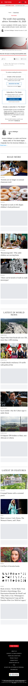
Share (4, 58)
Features (14, 15)
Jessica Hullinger (10, 30)
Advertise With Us (14, 662)
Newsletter (24, 58)
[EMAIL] (10, 133)
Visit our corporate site (19, 680)
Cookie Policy (14, 660)
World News (16, 12)
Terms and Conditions (14, 655)
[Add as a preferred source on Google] (14, 674)
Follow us (17, 58)
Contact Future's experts (14, 653)
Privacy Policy (14, 658)
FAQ (14, 665)
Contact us (17, 120)
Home (10, 12)
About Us (14, 651)
